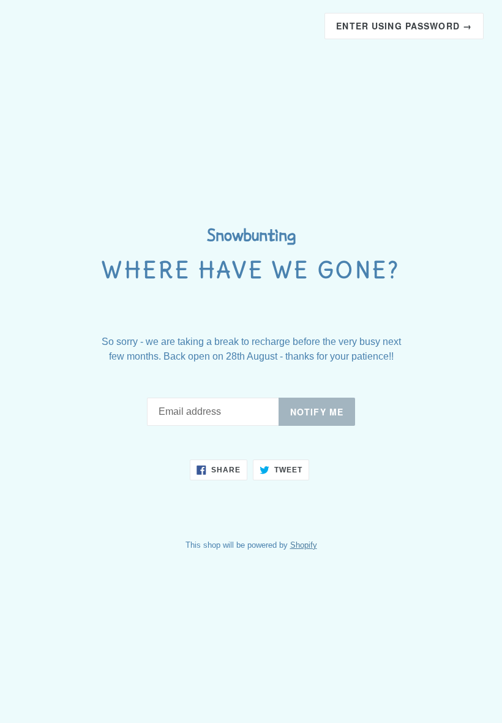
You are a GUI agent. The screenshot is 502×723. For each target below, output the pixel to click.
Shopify (303, 545)
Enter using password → (404, 26)
